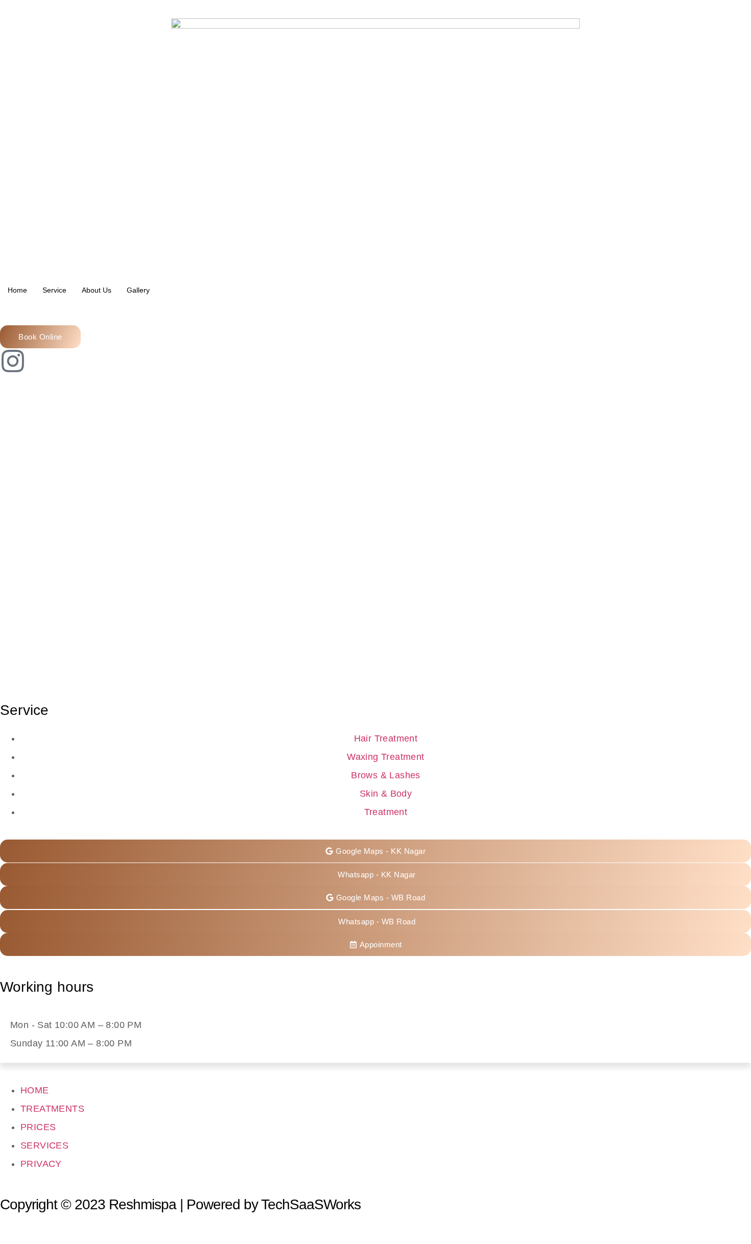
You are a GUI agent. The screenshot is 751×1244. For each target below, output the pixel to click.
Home (17, 290)
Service (54, 290)
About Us (96, 290)
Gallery (138, 290)
